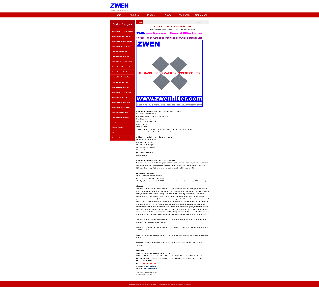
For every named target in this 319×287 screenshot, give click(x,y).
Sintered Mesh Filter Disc (119, 51)
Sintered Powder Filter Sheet (121, 102)
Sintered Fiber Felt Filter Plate (121, 77)
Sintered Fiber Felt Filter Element (122, 61)
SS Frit (114, 122)
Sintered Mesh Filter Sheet (120, 97)
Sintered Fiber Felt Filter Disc (121, 46)
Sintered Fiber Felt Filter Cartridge (122, 31)
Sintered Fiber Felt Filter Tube (121, 107)
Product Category (122, 24)
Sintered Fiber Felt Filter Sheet (121, 92)
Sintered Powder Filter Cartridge (122, 41)
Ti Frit (113, 133)
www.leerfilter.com (150, 269)
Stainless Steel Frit (117, 127)
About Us (134, 15)
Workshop (184, 15)
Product (151, 15)
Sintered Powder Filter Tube (120, 117)
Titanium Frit (116, 138)
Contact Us (201, 15)
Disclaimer (188, 284)
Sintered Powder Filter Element (121, 72)
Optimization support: (173, 284)
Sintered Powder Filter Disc (120, 56)
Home (118, 15)
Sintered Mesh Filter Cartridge (121, 36)
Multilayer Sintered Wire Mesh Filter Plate (147, 272)
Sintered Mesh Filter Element (121, 67)
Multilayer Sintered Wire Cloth (145, 274)
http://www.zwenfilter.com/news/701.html (167, 29)
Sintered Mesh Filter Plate (120, 82)
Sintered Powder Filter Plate (120, 87)
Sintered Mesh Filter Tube (120, 112)
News (168, 15)
